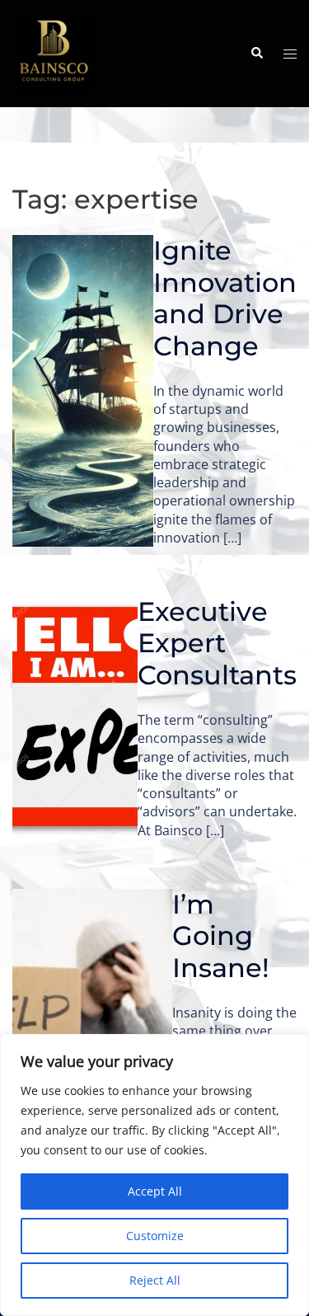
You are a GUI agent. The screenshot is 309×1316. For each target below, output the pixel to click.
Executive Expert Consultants (217, 643)
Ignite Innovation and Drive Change (225, 297)
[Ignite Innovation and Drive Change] (82, 391)
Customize (155, 1235)
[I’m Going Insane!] (92, 1010)
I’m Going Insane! (224, 936)
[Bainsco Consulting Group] (53, 52)
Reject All (154, 1280)
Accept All (155, 1191)
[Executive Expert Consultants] (75, 717)
